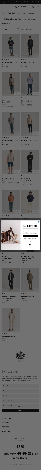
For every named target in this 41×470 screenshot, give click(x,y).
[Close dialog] (39, 222)
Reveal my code (30, 235)
